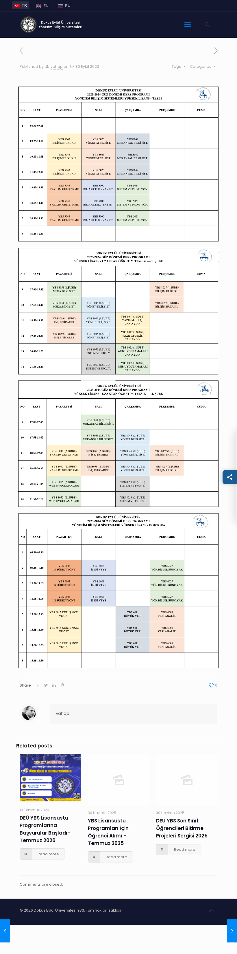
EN (42, 6)
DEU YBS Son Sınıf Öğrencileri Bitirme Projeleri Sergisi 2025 (182, 828)
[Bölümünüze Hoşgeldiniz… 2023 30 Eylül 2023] (5, 930)
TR (20, 5)
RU (64, 6)
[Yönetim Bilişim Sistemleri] (52, 25)
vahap (57, 66)
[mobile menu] (187, 24)
